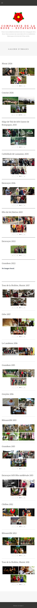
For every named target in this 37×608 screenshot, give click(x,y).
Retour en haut (18, 605)
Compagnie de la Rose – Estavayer (18, 27)
